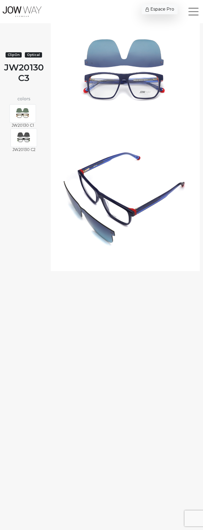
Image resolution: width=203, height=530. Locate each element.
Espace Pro (161, 9)
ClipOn (14, 55)
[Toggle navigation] (193, 11)
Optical (33, 55)
